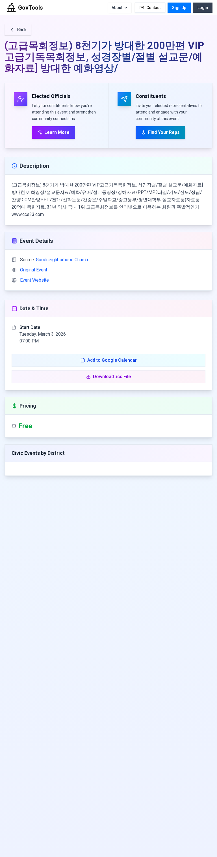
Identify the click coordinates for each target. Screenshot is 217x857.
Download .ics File (112, 376)
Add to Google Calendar (112, 360)
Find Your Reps (164, 132)
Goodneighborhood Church (62, 259)
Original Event (33, 270)
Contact (153, 7)
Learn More (57, 132)
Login (203, 7)
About (117, 7)
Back (22, 29)
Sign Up (179, 7)
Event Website (34, 280)
